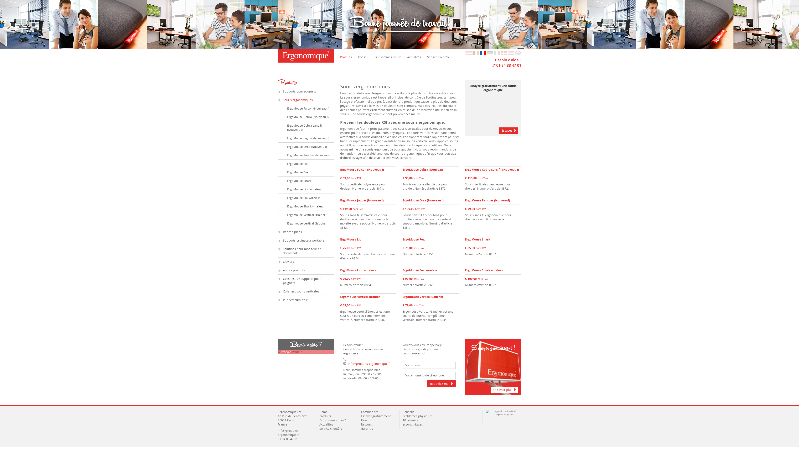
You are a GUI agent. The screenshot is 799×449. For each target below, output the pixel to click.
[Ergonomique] (306, 56)
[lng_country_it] (497, 53)
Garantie (367, 428)
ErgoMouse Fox (297, 172)
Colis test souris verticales (301, 291)
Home (323, 412)
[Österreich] (468, 53)
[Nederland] (511, 53)
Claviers (288, 262)
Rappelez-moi (440, 384)
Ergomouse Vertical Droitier (306, 215)
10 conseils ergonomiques (413, 422)
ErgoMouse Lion (298, 164)
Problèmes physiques (418, 416)
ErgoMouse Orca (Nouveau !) (307, 147)
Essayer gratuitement (376, 416)
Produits (346, 57)
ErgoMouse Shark (299, 181)
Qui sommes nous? (388, 57)
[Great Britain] (518, 53)
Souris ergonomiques (298, 100)
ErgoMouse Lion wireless (304, 189)
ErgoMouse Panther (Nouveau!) (308, 155)
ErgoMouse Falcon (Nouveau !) (308, 108)
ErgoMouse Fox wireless (303, 198)
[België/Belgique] (476, 53)
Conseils (408, 412)
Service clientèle (438, 57)
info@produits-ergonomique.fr (369, 364)
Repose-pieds (292, 232)
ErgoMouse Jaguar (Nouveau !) (308, 138)
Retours (366, 424)
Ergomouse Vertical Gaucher (307, 223)
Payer (365, 420)
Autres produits (294, 270)
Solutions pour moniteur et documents (302, 251)
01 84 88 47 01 (508, 65)
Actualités (414, 57)
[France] (483, 53)
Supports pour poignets (299, 91)
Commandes (369, 412)
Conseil (363, 57)
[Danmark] (504, 53)
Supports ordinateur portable (303, 240)
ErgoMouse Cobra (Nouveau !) (308, 117)
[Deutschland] (490, 53)
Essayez (507, 130)
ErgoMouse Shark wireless (305, 206)
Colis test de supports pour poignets (302, 281)
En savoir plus (503, 390)
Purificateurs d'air (295, 300)
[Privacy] (444, 412)
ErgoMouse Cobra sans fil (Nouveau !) (305, 127)
